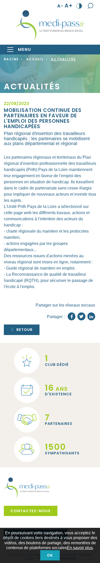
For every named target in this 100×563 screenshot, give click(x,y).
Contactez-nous (31, 510)
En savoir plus (80, 548)
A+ (69, 5)
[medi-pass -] (50, 25)
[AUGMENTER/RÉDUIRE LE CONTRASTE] (79, 6)
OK (50, 555)
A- (60, 5)
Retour (24, 329)
